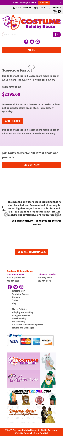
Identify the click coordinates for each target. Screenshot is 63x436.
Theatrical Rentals (20, 294)
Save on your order (30, 2)
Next (57, 214)
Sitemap (16, 297)
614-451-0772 (44, 281)
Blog (14, 303)
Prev (6, 214)
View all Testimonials (32, 252)
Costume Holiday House (20, 271)
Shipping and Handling (23, 312)
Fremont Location (15, 274)
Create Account (23, 8)
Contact (15, 300)
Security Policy (19, 318)
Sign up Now (32, 165)
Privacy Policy (18, 321)
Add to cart (12, 121)
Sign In (41, 8)
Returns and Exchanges (23, 328)
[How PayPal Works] (30, 339)
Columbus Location (47, 274)
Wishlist (57, 8)
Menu (31, 50)
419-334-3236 (13, 281)
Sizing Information (21, 315)
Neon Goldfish (41, 433)
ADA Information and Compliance (27, 325)
